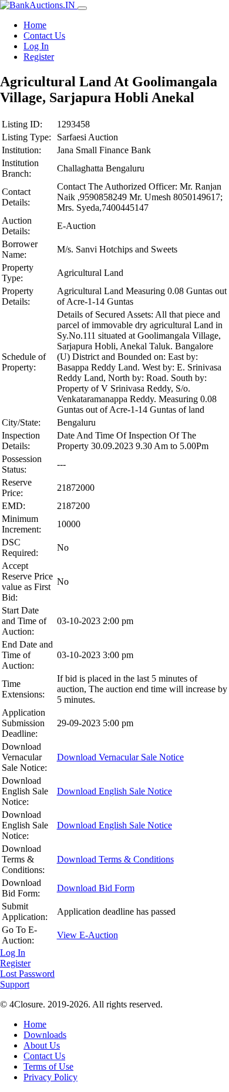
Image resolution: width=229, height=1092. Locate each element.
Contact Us (44, 36)
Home (34, 25)
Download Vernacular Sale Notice (120, 757)
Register (38, 57)
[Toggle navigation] (82, 8)
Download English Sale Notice (114, 791)
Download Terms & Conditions (115, 859)
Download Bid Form (95, 888)
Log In (36, 46)
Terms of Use (48, 1066)
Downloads (44, 1035)
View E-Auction (87, 935)
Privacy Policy (50, 1077)
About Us (41, 1045)
